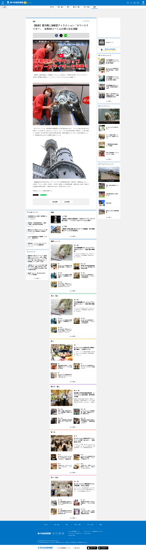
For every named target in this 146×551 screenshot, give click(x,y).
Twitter (131, 3)
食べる (52, 7)
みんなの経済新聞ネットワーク (45, 548)
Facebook (128, 3)
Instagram (134, 3)
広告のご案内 (72, 535)
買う (68, 7)
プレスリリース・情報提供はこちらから (94, 531)
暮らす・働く (76, 7)
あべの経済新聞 (15, 2)
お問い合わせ (88, 533)
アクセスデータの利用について (76, 533)
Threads (138, 3)
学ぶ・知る (87, 7)
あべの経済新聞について (74, 531)
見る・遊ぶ (60, 7)
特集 (94, 7)
